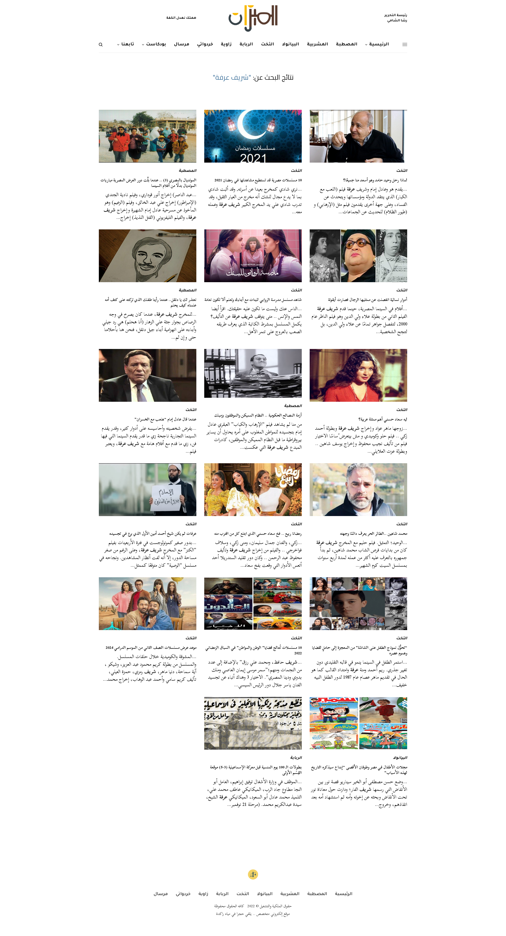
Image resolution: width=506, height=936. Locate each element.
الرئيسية (343, 894)
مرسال (161, 894)
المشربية (289, 894)
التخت (401, 171)
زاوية (203, 894)
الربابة (296, 758)
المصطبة (187, 171)
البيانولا (400, 758)
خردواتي (183, 894)
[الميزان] (253, 18)
